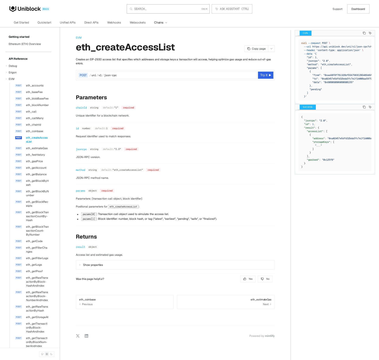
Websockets (138, 22)
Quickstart (44, 22)
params (80, 190)
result (80, 246)
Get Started (21, 22)
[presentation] (28, 189)
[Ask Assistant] (370, 33)
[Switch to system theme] (42, 354)
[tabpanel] (334, 69)
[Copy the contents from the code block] (364, 33)
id (77, 128)
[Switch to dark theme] (51, 354)
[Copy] (253, 75)
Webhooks (114, 22)
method (80, 169)
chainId (81, 107)
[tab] (305, 33)
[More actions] (271, 48)
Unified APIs (67, 22)
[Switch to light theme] (47, 354)
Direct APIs (91, 22)
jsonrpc (81, 149)
